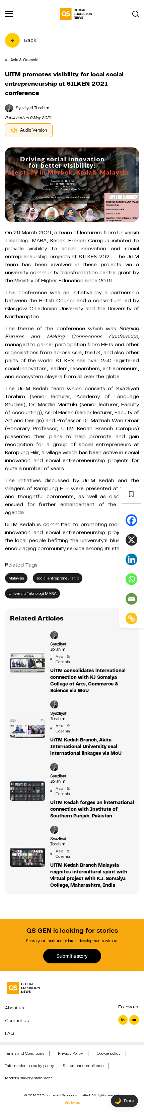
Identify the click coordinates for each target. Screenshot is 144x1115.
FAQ (9, 1033)
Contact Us (17, 1020)
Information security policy (29, 1065)
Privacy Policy (70, 1053)
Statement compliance (83, 1065)
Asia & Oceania (60, 659)
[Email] (131, 599)
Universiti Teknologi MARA (32, 593)
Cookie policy (109, 1053)
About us (14, 1008)
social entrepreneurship (57, 578)
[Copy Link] (131, 618)
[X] (131, 540)
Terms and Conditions (24, 1053)
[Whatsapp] (131, 579)
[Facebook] (131, 520)
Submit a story (72, 956)
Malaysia (16, 578)
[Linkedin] (131, 559)
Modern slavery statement (28, 1078)
